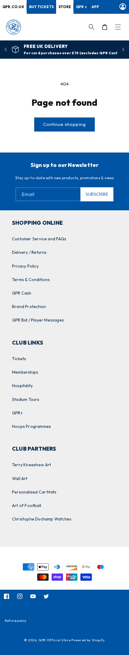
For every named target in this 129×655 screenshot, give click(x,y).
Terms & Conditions (31, 279)
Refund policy (16, 620)
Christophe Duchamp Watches (41, 519)
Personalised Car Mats (34, 492)
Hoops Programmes (31, 426)
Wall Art (20, 478)
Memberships (25, 372)
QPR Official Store (54, 640)
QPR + (81, 6)
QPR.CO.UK (13, 6)
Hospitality (22, 385)
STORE (64, 6)
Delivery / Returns (29, 252)
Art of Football (26, 505)
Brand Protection (29, 306)
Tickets (19, 358)
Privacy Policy (25, 266)
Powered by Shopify (88, 640)
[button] (117, 27)
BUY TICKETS (41, 6)
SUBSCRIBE (97, 194)
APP (95, 6)
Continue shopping (64, 124)
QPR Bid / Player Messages (38, 320)
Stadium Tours (26, 399)
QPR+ (17, 413)
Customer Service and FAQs (39, 239)
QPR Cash (22, 293)
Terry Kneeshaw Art (31, 464)
